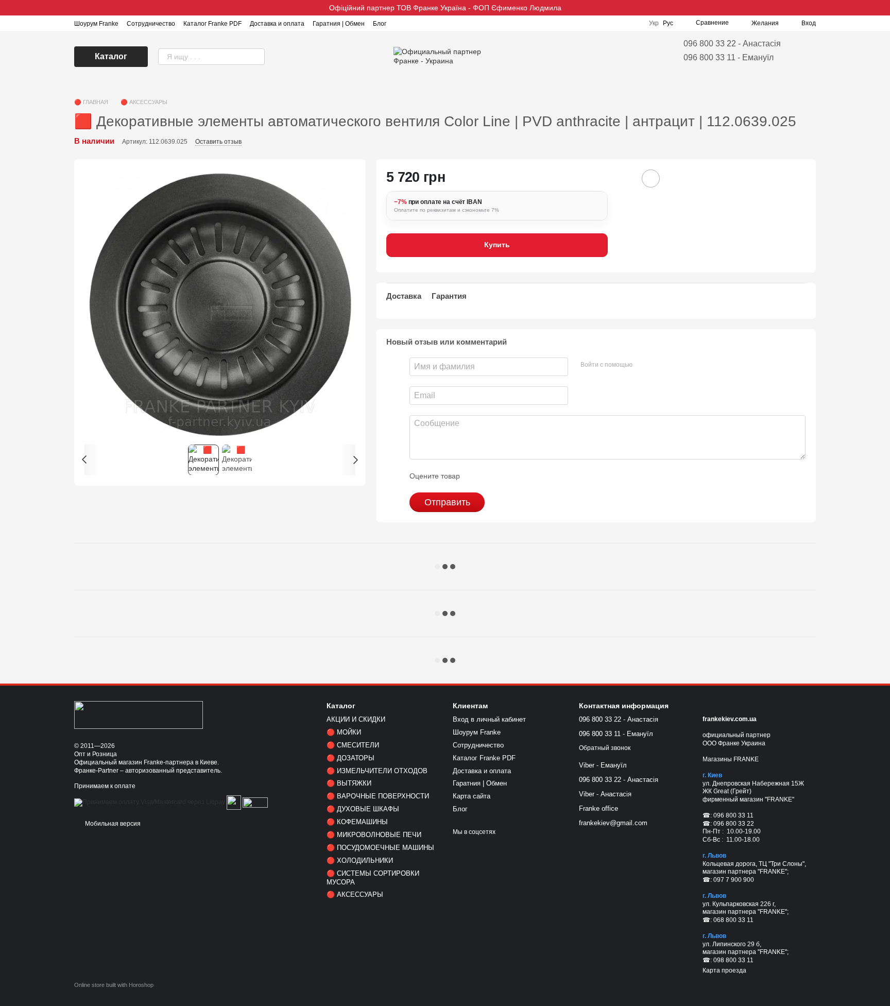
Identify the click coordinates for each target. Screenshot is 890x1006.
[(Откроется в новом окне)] (234, 802)
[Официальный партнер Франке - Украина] (138, 714)
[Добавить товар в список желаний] (651, 178)
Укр (654, 23)
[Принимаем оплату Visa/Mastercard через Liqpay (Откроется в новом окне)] (149, 802)
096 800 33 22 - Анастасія (732, 43)
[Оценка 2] (493, 476)
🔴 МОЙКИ (344, 732)
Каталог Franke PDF (212, 23)
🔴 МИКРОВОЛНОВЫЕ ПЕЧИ (374, 835)
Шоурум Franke (96, 23)
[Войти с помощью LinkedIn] (677, 365)
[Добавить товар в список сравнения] (622, 178)
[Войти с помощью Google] (660, 365)
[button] (882, 8)
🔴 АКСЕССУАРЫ (355, 894)
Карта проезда (724, 970)
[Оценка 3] (510, 476)
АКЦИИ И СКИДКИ (356, 719)
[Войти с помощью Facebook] (644, 365)
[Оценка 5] (543, 476)
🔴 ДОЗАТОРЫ (350, 758)
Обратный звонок (604, 748)
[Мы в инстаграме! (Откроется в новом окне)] (401, 23)
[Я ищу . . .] (256, 56)
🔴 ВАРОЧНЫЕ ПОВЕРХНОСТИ (378, 796)
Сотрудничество (151, 23)
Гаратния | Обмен (339, 23)
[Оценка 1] (477, 476)
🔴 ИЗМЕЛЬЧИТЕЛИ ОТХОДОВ (377, 771)
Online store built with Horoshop (113, 985)
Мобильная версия (112, 823)
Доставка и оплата (277, 23)
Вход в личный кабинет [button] (489, 719)
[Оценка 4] (526, 476)
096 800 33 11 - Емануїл (728, 57)
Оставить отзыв (218, 141)
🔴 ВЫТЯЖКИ (349, 783)
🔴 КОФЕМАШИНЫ (357, 822)
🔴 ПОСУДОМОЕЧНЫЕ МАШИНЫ (380, 847)
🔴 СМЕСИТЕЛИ (353, 745)
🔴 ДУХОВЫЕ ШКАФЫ (363, 809)
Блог (379, 23)
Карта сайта (471, 796)
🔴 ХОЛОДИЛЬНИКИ (360, 860)
